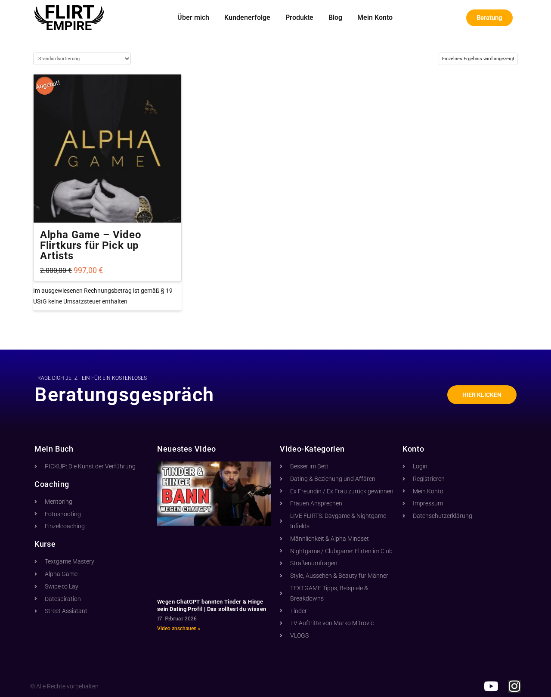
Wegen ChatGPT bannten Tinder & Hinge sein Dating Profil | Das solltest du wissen (211, 605)
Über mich (193, 17)
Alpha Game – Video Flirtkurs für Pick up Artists (91, 245)
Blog (335, 17)
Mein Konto (375, 17)
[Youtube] (491, 686)
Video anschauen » (179, 629)
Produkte (299, 17)
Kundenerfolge (247, 17)
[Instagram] (514, 686)
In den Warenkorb (107, 208)
